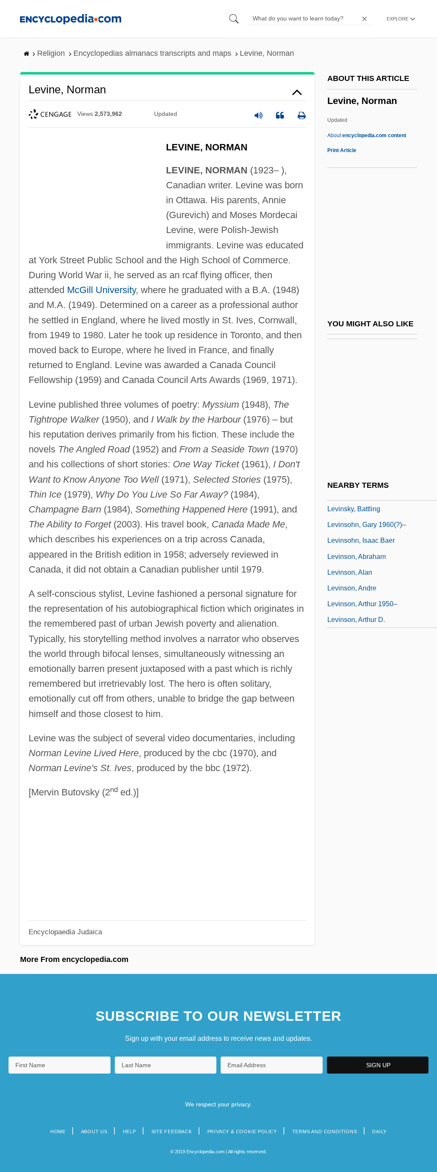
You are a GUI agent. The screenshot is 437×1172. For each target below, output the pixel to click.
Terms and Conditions (324, 1131)
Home (58, 1131)
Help (129, 1131)
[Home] (70, 18)
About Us (94, 1131)
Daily (379, 1131)
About (366, 135)
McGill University (101, 290)
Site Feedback (171, 1131)
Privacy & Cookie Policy (242, 1131)
